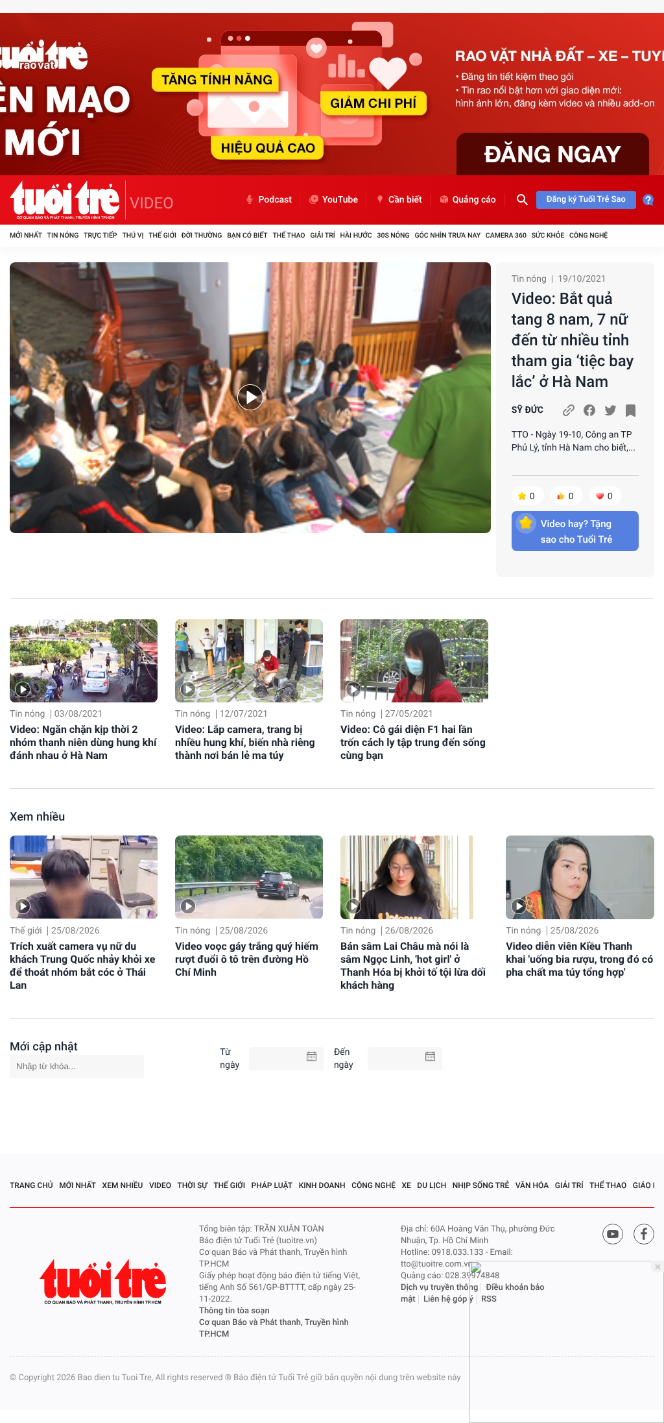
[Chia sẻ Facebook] (589, 410)
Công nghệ (588, 235)
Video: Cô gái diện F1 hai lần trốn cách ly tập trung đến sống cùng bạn (413, 742)
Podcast (275, 200)
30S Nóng (393, 235)
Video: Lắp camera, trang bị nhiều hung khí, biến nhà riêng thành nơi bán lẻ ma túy (245, 742)
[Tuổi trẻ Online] (104, 1282)
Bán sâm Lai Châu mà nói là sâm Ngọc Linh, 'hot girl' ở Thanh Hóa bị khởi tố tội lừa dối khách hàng (413, 965)
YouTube (340, 200)
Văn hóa (532, 1185)
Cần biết (405, 200)
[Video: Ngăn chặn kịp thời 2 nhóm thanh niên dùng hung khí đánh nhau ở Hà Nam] (84, 660)
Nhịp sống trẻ (481, 1185)
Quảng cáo (474, 200)
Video (160, 1185)
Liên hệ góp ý (448, 1299)
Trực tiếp (100, 235)
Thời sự (193, 1185)
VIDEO (152, 203)
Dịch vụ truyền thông (439, 1288)
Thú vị (132, 235)
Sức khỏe (548, 235)
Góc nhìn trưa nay (447, 235)
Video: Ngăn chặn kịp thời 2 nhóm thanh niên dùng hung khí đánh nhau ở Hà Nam (83, 742)
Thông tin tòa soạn (234, 1311)
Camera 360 (506, 235)
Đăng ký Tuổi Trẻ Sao (586, 199)
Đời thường (202, 235)
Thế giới (162, 235)
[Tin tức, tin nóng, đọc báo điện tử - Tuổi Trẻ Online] (68, 199)
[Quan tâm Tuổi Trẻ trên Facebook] (644, 1234)
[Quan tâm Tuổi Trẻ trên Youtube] (612, 1234)
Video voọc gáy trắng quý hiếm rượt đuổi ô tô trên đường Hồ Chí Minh (246, 959)
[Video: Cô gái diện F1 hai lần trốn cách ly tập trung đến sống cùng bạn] (414, 660)
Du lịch (431, 1185)
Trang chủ (31, 1185)
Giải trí (322, 235)
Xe (405, 1185)
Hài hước (356, 235)
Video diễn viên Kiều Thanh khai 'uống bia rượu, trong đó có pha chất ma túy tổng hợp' (579, 959)
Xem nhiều (37, 817)
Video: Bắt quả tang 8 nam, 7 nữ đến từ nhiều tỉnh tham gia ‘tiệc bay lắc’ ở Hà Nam (573, 340)
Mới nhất (26, 235)
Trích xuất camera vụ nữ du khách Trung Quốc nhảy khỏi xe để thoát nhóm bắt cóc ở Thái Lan (82, 965)
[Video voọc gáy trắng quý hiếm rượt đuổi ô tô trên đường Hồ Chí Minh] (249, 877)
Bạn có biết (247, 235)
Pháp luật (272, 1185)
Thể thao (288, 235)
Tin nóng (63, 235)
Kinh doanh (322, 1185)
